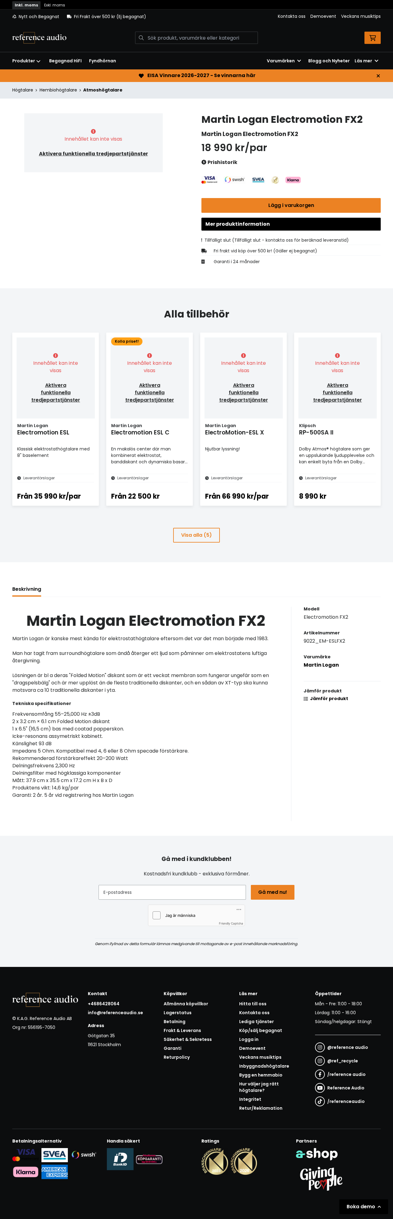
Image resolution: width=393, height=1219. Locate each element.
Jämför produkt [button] (328, 698)
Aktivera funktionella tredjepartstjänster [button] (93, 153)
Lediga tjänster (256, 1021)
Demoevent (323, 16)
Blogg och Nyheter (329, 61)
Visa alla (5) (196, 535)
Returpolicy (177, 1057)
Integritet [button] (250, 1099)
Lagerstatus (178, 1013)
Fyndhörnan (102, 61)
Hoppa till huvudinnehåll (194, 8)
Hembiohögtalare (58, 90)
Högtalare (22, 90)
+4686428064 (103, 1004)
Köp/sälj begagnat (260, 1030)
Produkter (23, 61)
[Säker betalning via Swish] (83, 1155)
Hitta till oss (253, 1004)
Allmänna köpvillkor (186, 1004)
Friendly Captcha (231, 923)
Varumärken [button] (281, 61)
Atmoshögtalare (103, 90)
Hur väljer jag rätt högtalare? (259, 1087)
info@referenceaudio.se (115, 1013)
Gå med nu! (272, 892)
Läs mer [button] (363, 61)
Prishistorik (222, 162)
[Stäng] (378, 76)
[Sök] (141, 38)
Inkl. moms (26, 5)
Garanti (172, 1048)
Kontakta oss (291, 16)
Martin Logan (321, 664)
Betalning (174, 1021)
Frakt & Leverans (182, 1030)
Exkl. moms (54, 5)
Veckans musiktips (361, 16)
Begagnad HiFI (65, 61)
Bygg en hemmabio (260, 1075)
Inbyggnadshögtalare (264, 1066)
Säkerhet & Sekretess (188, 1039)
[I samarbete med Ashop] (317, 1154)
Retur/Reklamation (260, 1108)
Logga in (249, 1039)
